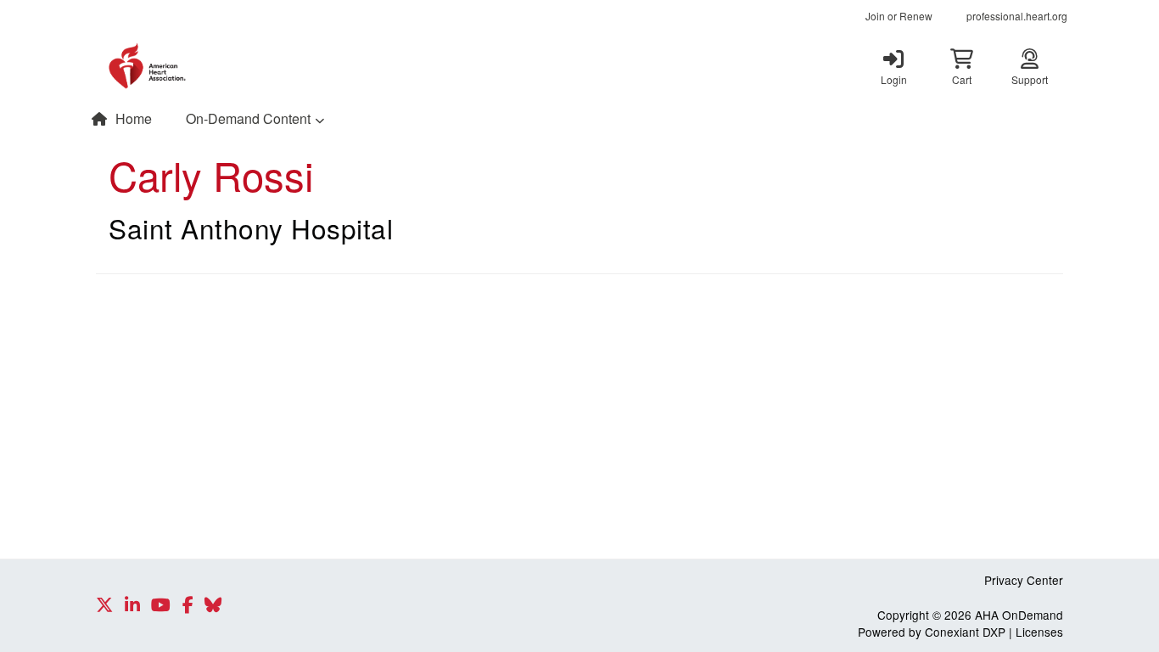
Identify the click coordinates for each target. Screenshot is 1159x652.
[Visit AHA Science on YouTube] (161, 605)
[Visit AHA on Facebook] (187, 605)
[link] (893, 66)
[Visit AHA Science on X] (104, 605)
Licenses (1039, 631)
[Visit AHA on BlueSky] (212, 605)
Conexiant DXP (965, 631)
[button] (961, 66)
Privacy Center (1023, 579)
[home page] (257, 66)
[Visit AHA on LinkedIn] (132, 605)
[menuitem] (898, 16)
